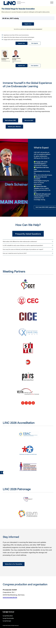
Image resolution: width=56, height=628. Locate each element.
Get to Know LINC (10, 120)
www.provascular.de (10, 597)
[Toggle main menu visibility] (51, 2)
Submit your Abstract (14, 126)
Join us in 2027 (28, 120)
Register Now (28, 24)
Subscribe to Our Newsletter (13, 564)
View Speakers (34, 65)
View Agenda (34, 43)
